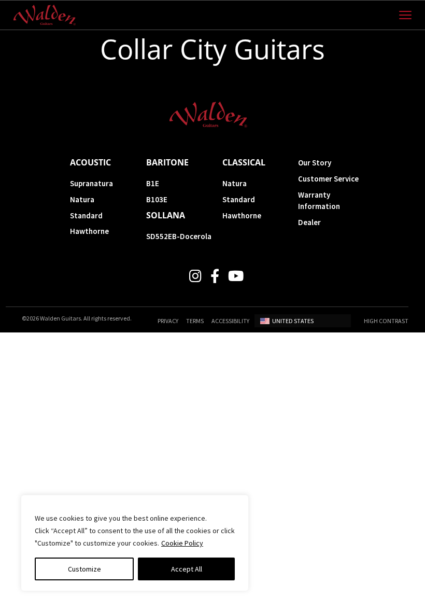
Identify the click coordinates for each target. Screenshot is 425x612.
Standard (86, 215)
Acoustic (90, 162)
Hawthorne (89, 231)
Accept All (186, 569)
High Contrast (386, 321)
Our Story (314, 163)
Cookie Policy (182, 543)
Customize (84, 569)
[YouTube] (236, 276)
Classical (243, 162)
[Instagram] (195, 276)
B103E (156, 199)
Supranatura (91, 183)
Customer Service (328, 179)
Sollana (165, 215)
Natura (82, 199)
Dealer (309, 222)
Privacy (168, 321)
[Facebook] (214, 276)
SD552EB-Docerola (178, 236)
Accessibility (230, 321)
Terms (195, 321)
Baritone (167, 162)
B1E (152, 183)
